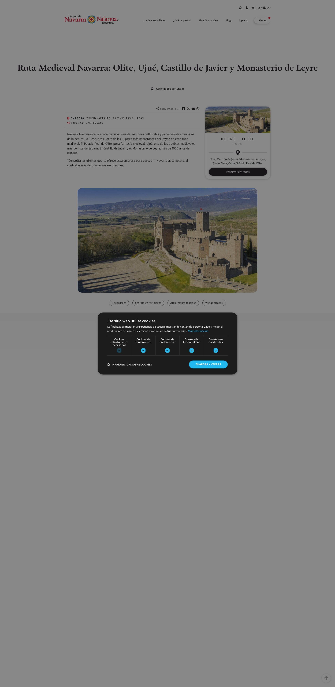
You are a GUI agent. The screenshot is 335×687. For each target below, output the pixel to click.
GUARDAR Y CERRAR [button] (208, 364)
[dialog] (167, 343)
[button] (129, 364)
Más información (198, 331)
